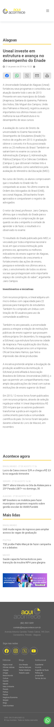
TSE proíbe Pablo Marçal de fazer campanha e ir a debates (27, 546)
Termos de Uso (40, 678)
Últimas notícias (9, 667)
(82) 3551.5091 (27, 623)
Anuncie (38, 667)
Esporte (5, 681)
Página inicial (7, 665)
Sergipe (5, 700)
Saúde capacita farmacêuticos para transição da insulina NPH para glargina (24, 561)
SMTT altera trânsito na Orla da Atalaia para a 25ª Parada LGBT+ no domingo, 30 (27, 487)
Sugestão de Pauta (42, 670)
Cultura (5, 678)
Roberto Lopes (24, 673)
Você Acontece (8, 706)
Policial (5, 695)
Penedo (5, 689)
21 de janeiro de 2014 (15, 67)
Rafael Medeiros (25, 670)
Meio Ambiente (8, 687)
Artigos (5, 673)
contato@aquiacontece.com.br (27, 627)
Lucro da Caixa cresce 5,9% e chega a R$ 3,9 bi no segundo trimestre (27, 472)
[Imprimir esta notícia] (47, 75)
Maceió (5, 684)
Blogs (5, 703)
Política (5, 692)
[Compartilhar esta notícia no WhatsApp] (17, 75)
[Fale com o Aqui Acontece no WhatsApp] (47, 720)
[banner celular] (25, 587)
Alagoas (10, 40)
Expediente (39, 665)
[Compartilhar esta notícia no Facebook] (7, 75)
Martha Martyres (25, 667)
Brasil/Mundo (8, 676)
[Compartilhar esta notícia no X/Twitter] (27, 75)
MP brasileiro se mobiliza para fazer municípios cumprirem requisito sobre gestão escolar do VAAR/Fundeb (24, 503)
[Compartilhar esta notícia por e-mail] (37, 75)
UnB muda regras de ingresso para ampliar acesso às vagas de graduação (26, 531)
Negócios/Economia (10, 697)
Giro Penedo (23, 665)
